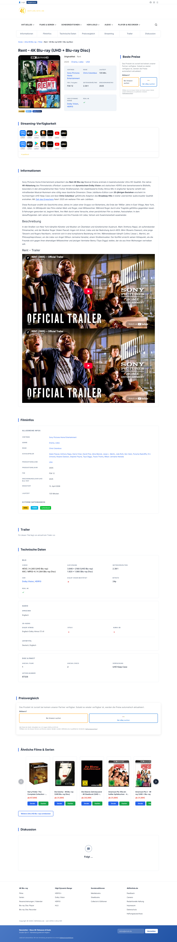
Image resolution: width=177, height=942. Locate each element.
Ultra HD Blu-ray (30, 42)
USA (88, 62)
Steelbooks (95, 897)
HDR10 (70, 106)
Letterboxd (45, 508)
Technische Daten (68, 33)
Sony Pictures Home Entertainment (62, 437)
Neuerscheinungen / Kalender (31, 901)
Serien (21, 897)
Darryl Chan (77, 454)
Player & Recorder (128, 25)
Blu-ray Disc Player (26, 905)
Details (32, 803)
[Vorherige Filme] (21, 781)
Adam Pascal (54, 454)
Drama (74, 62)
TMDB (34, 508)
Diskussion (150, 33)
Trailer (130, 33)
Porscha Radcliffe (140, 454)
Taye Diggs (87, 457)
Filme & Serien (46, 25)
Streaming (109, 33)
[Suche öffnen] (156, 24)
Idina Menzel (97, 454)
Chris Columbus (90, 73)
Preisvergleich (88, 33)
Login (22, 2)
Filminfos (47, 33)
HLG (56, 905)
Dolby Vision (72, 104)
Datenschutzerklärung (66, 938)
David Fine (87, 454)
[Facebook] (151, 2)
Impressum (131, 905)
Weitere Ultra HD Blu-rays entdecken (36, 814)
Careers (130, 897)
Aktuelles (26, 25)
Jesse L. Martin (109, 454)
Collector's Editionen (99, 901)
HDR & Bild (92, 25)
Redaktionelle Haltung (135, 901)
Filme (40, 42)
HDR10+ (58, 893)
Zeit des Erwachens (45, 199)
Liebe (81, 62)
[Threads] (157, 2)
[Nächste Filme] (156, 781)
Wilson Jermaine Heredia (114, 457)
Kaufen (43, 803)
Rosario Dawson (62, 457)
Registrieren (32, 2)
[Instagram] (154, 2)
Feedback (131, 893)
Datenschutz (132, 910)
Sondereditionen (70, 25)
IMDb (25, 508)
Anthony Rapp (66, 454)
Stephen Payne (76, 457)
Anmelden (151, 931)
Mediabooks (96, 893)
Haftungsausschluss (127, 93)
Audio (108, 25)
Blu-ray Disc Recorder (27, 910)
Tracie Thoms (98, 457)
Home (20, 42)
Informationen (26, 33)
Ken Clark (128, 454)
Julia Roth (120, 454)
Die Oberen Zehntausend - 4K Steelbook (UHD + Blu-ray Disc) (91, 794)
